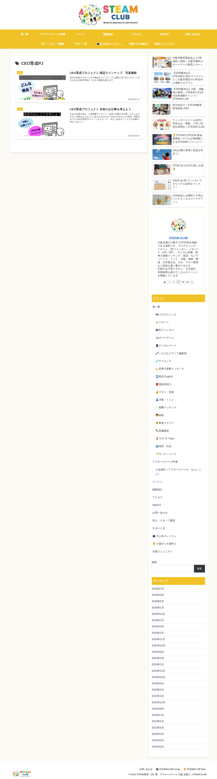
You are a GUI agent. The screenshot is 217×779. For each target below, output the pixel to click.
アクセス (157, 497)
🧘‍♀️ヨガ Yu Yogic (165, 438)
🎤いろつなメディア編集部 (171, 353)
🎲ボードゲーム (165, 337)
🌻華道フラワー (165, 423)
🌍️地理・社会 (163, 446)
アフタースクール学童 (165, 461)
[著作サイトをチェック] (165, 282)
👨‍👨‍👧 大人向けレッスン (164, 536)
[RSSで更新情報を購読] (192, 282)
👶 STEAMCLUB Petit (194, 769)
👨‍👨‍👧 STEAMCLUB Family (168, 769)
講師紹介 (157, 489)
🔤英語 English (164, 376)
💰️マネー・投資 (165, 392)
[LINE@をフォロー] (183, 282)
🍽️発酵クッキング (166, 407)
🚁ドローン (162, 322)
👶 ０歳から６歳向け (164, 543)
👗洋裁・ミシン (165, 399)
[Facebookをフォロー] (174, 282)
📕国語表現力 (163, 384)
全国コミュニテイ (162, 551)
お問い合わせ (160, 512)
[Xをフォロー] (169, 282)
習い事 (156, 306)
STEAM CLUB (178, 237)
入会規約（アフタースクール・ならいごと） (178, 471)
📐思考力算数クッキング (170, 368)
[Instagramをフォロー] (178, 282)
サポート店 (158, 528)
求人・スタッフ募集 (163, 520)
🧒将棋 (160, 415)
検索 (154, 562)
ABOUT (156, 505)
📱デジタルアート (166, 345)
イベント (157, 481)
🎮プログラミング (166, 314)
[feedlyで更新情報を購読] (187, 282)
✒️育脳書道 (162, 430)
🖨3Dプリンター (165, 330)
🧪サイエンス (163, 361)
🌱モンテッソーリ (166, 454)
